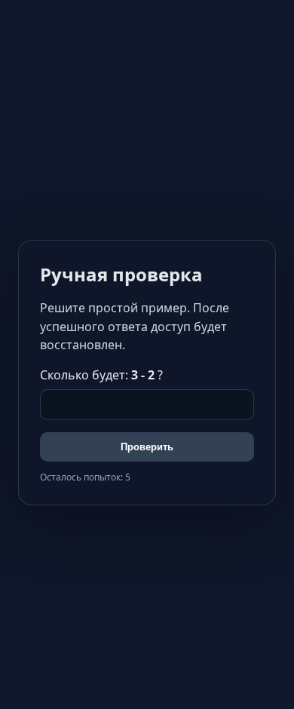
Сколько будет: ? (101, 375)
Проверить (147, 447)
